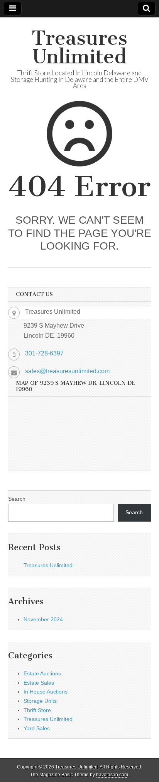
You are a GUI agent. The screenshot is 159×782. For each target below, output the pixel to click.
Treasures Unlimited (79, 47)
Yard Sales (37, 728)
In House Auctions (46, 691)
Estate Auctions (42, 673)
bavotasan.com (112, 774)
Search (16, 499)
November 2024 (43, 619)
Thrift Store (37, 710)
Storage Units (40, 701)
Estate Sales (39, 683)
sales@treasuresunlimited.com (67, 371)
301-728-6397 (44, 353)
